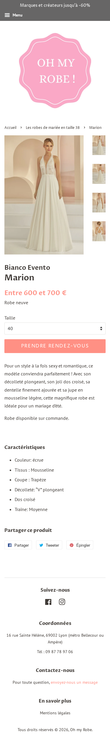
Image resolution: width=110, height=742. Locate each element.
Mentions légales (55, 713)
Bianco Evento (27, 267)
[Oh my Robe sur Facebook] (48, 603)
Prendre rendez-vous (55, 346)
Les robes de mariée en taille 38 (53, 127)
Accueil (10, 127)
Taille (9, 318)
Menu (17, 15)
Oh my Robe (81, 729)
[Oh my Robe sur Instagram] (62, 603)
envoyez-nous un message (74, 682)
